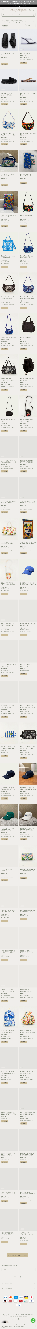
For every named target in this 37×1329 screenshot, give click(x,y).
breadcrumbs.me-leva (17, 20)
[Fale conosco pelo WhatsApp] (33, 1320)
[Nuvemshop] (18, 1319)
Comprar (4, 64)
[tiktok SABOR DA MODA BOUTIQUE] (20, 1277)
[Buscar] (33, 15)
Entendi (32, 1326)
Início (3, 20)
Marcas (7, 20)
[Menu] (3, 10)
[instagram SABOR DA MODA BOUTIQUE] (15, 1277)
